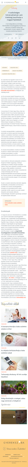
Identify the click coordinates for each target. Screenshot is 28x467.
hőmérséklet (5, 70)
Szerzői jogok (17, 454)
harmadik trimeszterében (8, 90)
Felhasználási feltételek (16, 456)
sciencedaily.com (21, 297)
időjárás (4, 67)
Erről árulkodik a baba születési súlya (13, 203)
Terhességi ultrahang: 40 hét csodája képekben (14, 376)
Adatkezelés (5, 456)
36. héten (11, 277)
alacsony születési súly (8, 73)
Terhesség (14, 8)
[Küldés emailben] (15, 38)
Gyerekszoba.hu (8, 34)
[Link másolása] (19, 38)
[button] (14, 416)
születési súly (14, 67)
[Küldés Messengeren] (12, 38)
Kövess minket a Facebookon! (16, 449)
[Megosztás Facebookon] (8, 38)
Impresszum (8, 454)
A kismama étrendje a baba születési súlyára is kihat (14, 328)
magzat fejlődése (17, 70)
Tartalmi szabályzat (14, 458)
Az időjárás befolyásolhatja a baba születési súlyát (13, 352)
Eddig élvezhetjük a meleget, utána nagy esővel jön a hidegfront (13, 400)
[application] (14, 417)
